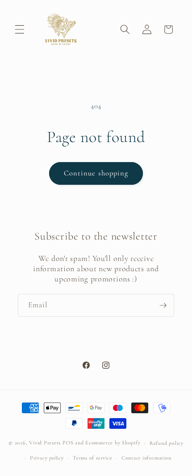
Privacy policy (47, 458)
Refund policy (167, 443)
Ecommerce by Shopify (112, 443)
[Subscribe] (163, 305)
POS (68, 443)
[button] (19, 29)
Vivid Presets (45, 443)
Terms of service (92, 458)
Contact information (146, 458)
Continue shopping (96, 173)
